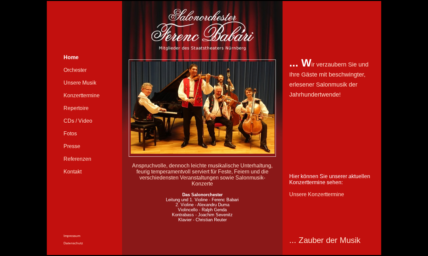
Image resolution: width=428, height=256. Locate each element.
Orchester (75, 70)
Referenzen (77, 159)
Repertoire (76, 108)
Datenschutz (73, 243)
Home (71, 57)
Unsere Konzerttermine (316, 194)
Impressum (72, 236)
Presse (72, 146)
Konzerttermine (82, 95)
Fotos (70, 133)
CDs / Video (78, 121)
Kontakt (73, 171)
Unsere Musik (80, 83)
